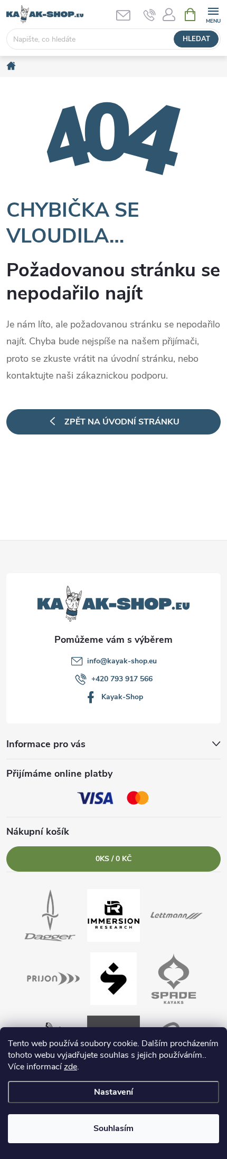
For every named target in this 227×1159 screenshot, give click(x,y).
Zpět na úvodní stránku (121, 422)
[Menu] (213, 14)
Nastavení (113, 1092)
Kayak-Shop (122, 697)
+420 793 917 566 (122, 679)
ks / (113, 859)
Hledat (196, 39)
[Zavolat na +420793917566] (149, 15)
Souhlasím (113, 1128)
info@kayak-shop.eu (122, 661)
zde (70, 1067)
